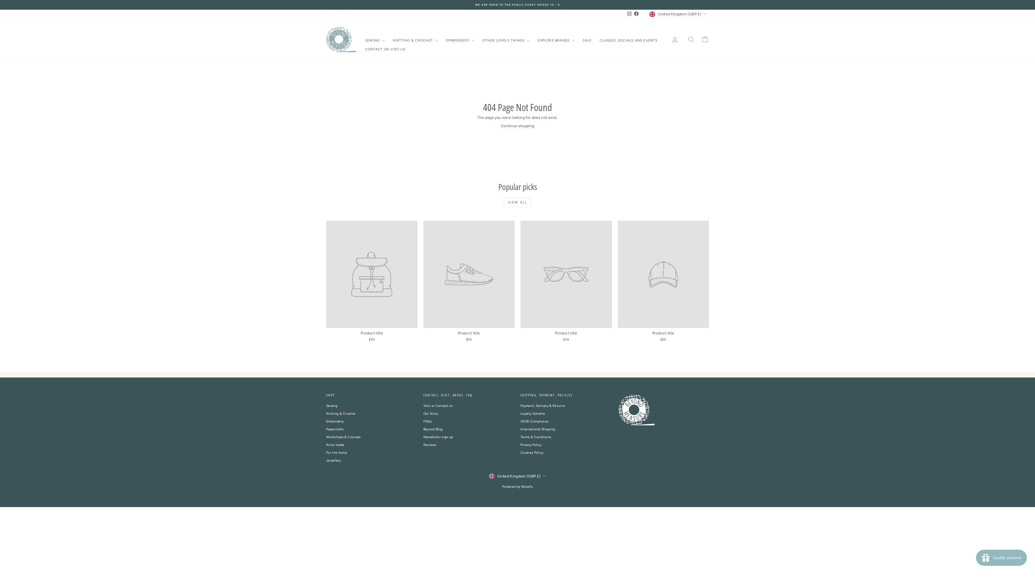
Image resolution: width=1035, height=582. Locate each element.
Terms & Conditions (535, 437)
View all (517, 202)
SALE (587, 40)
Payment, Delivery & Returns (542, 406)
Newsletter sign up (438, 437)
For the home (336, 453)
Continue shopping (517, 126)
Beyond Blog (433, 429)
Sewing (373, 40)
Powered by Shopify (517, 487)
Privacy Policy (530, 445)
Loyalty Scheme (532, 413)
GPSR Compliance (534, 421)
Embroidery (458, 40)
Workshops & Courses (343, 437)
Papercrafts (335, 429)
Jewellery (333, 460)
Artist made (335, 445)
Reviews (429, 445)
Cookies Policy (531, 453)
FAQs (427, 421)
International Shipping (537, 429)
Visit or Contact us (438, 406)
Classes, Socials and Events (628, 40)
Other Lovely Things (504, 40)
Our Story (430, 413)
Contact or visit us (385, 49)
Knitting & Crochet (413, 40)
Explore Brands (554, 40)
